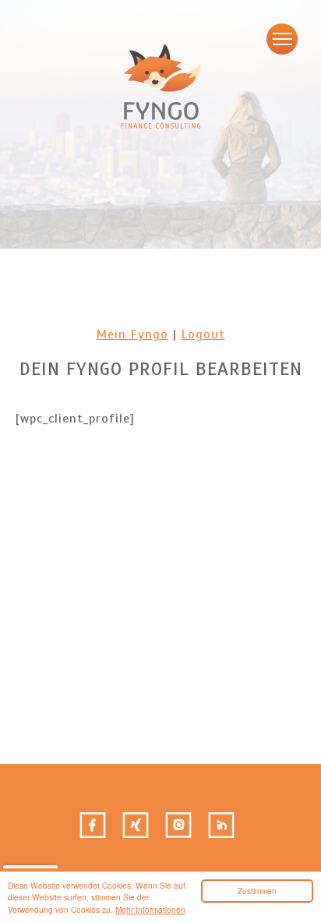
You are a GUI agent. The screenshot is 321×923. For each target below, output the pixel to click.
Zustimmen (257, 890)
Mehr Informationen (150, 909)
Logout (203, 334)
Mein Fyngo (132, 334)
